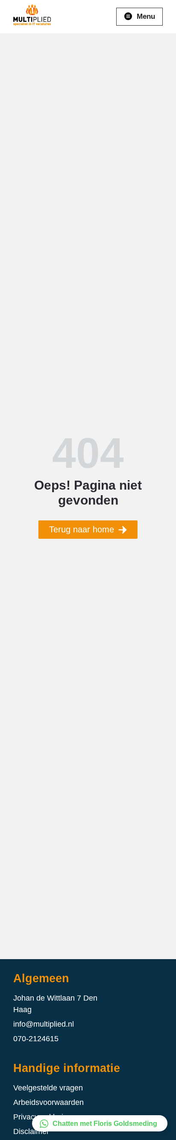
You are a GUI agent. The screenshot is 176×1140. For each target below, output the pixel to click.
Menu (146, 16)
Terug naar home (81, 529)
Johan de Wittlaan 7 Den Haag (55, 1004)
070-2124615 (36, 1038)
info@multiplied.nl (43, 1024)
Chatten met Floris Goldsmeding (105, 1123)
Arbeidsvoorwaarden (48, 1102)
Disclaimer (31, 1131)
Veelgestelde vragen (48, 1088)
